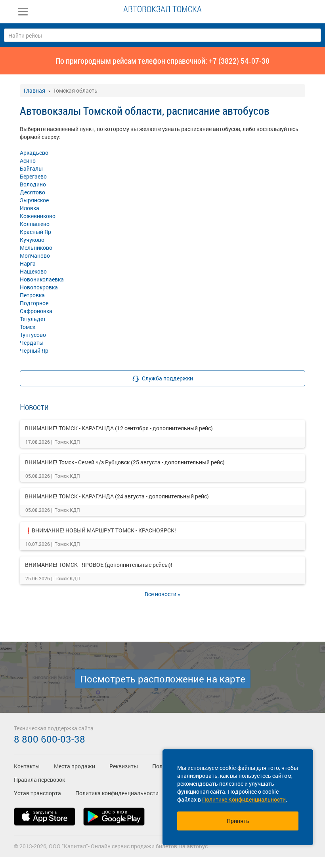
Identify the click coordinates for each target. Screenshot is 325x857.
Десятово (32, 192)
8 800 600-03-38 (49, 739)
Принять (238, 821)
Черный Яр (34, 350)
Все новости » (162, 594)
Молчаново (35, 255)
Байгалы (31, 168)
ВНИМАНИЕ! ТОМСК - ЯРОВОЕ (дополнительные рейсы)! (98, 564)
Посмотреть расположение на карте (162, 679)
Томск (27, 327)
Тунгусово (33, 334)
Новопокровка (39, 287)
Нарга (28, 263)
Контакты (27, 766)
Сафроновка (36, 311)
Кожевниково (37, 216)
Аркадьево (34, 152)
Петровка (32, 295)
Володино (33, 184)
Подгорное (34, 303)
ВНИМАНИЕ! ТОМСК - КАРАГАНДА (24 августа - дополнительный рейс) (117, 496)
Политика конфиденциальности (117, 793)
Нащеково (33, 271)
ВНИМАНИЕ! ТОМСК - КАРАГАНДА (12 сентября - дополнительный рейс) (119, 428)
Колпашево (35, 224)
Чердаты (32, 342)
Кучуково (32, 239)
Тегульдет (33, 319)
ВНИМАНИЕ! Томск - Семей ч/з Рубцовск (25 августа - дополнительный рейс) (125, 462)
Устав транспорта (37, 793)
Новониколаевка (42, 279)
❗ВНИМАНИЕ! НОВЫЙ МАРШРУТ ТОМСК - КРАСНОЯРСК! (100, 530)
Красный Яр (35, 232)
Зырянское (34, 200)
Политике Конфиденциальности (244, 799)
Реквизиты (123, 766)
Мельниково (36, 247)
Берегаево (33, 176)
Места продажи (74, 766)
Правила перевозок (39, 779)
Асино (28, 160)
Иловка (29, 208)
